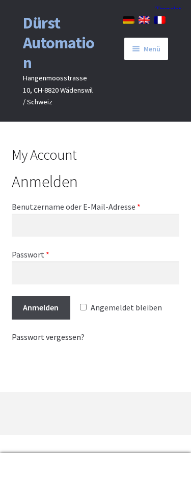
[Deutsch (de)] (128, 19)
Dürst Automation (58, 43)
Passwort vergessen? (48, 337)
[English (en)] (144, 19)
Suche (32, 470)
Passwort (30, 254)
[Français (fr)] (160, 19)
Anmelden (41, 307)
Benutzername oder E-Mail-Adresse (76, 207)
